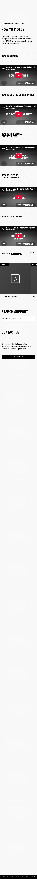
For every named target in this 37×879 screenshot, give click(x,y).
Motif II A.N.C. (19, 24)
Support (10, 876)
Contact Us (18, 356)
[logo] (8, 8)
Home (3, 876)
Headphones (8, 24)
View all (32, 252)
